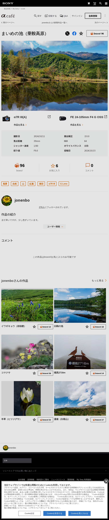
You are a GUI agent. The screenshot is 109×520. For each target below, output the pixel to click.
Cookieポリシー (31, 506)
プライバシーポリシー (38, 508)
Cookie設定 (29, 513)
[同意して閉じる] (106, 481)
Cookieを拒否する (54, 513)
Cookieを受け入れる (79, 513)
